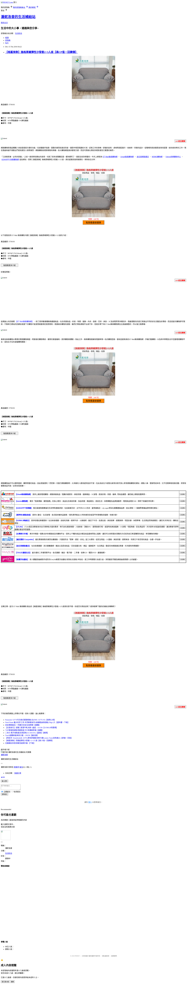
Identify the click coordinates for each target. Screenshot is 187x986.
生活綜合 (18, 33)
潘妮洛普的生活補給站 (18, 17)
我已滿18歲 (5, 982)
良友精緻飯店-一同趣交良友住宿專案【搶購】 (22, 725)
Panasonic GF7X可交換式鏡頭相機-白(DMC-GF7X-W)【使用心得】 (30, 720)
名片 (7, 43)
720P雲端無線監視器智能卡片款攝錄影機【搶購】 (24, 730)
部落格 (7, 40)
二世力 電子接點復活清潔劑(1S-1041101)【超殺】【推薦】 (27, 733)
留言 (21, 767)
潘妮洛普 (4, 755)
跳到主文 (4, 23)
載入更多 (4, 781)
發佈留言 (4, 794)
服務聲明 (114, 956)
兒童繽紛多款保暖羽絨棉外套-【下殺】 (20, 743)
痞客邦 (16, 767)
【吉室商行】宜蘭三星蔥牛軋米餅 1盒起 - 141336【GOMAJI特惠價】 (31, 727)
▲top (3, 777)
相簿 (7, 38)
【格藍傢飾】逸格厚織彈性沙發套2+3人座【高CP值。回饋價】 (41, 52)
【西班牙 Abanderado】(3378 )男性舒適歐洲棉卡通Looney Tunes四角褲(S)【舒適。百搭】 (39, 738)
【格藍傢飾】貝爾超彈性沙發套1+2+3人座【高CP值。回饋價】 (29, 740)
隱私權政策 (105, 956)
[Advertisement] (93, 301)
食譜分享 (17, 773)
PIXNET (77, 956)
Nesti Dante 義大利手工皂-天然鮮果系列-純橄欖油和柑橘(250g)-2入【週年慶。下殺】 (37, 722)
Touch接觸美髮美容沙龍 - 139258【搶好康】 (22, 735)
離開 (12, 982)
